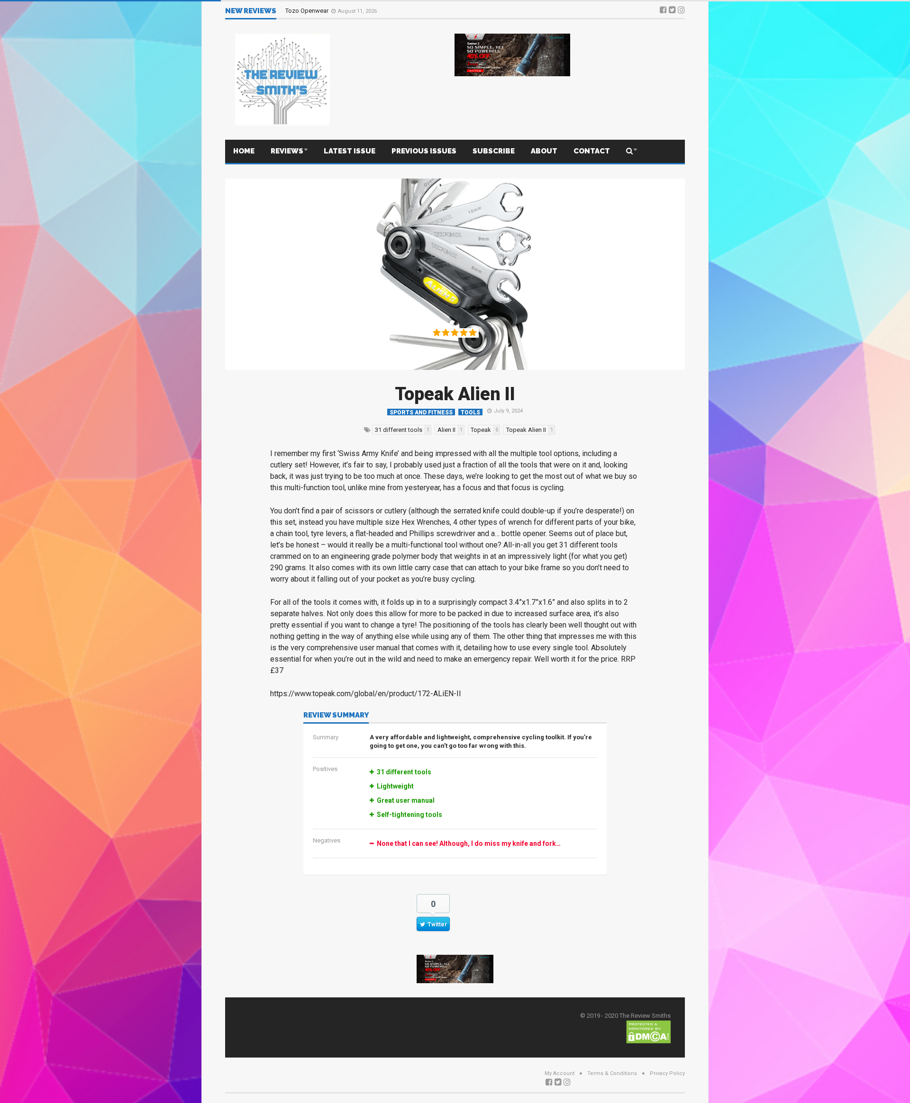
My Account (559, 1073)
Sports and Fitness (421, 412)
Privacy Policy (667, 1073)
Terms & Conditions (612, 1073)
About (544, 151)
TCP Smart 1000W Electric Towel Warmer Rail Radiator (359, 10)
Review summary (336, 715)
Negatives (326, 840)
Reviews (287, 151)
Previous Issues (423, 151)
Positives (325, 768)
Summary (325, 737)
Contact (591, 151)
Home (244, 151)
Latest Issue (349, 151)
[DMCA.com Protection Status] (648, 1031)
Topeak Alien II (455, 394)
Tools (470, 412)
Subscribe (494, 151)
